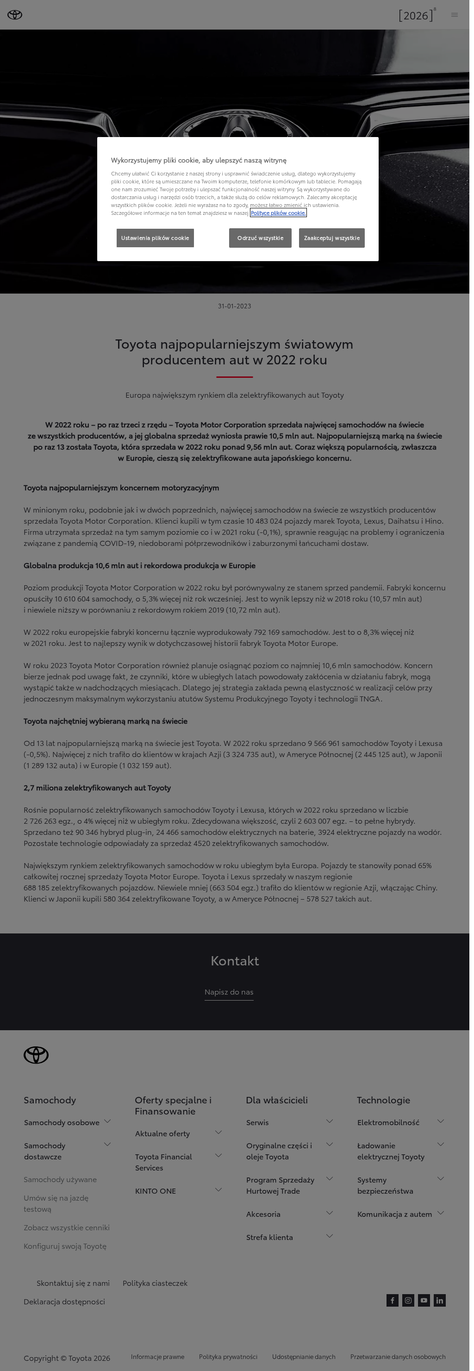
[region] (238, 199)
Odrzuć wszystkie (260, 237)
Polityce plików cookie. (278, 212)
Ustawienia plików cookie (155, 237)
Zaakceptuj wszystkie (332, 237)
